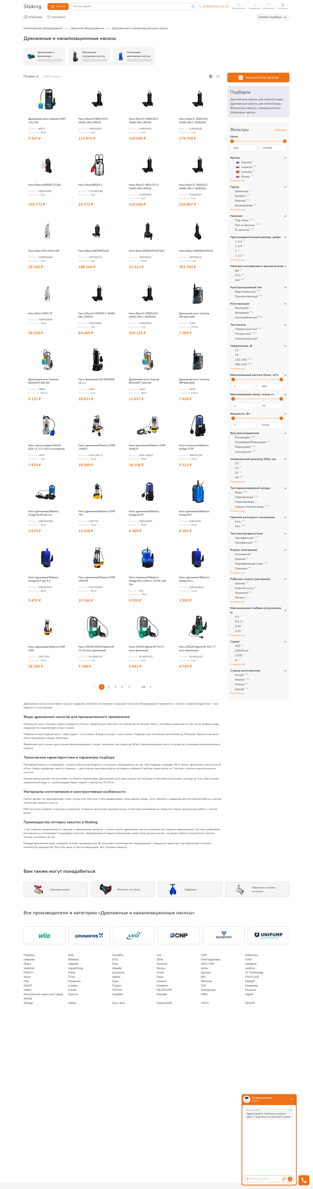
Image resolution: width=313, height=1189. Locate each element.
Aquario (117, 968)
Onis (26, 981)
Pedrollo (29, 955)
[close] (291, 1099)
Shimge (28, 1003)
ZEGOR (250, 1003)
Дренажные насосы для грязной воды (256, 99)
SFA (203, 986)
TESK (71, 977)
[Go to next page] (150, 687)
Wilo (71, 955)
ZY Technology (254, 973)
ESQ (115, 959)
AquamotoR (164, 1003)
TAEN (204, 1003)
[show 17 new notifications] (65, 88)
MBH (204, 994)
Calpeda (73, 964)
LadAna (250, 968)
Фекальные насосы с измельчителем (255, 108)
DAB (248, 959)
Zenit (159, 959)
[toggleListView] (210, 76)
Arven (160, 973)
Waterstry (251, 955)
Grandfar (117, 994)
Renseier (206, 981)
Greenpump (208, 990)
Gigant (249, 994)
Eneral (72, 990)
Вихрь (160, 968)
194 (143, 687)
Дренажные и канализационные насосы (140, 28)
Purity (71, 973)
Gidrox (72, 1003)
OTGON (117, 990)
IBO (203, 977)
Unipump (29, 959)
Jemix (204, 968)
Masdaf (249, 981)
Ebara (27, 964)
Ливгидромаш (210, 959)
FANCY (28, 973)
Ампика (161, 964)
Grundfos (118, 955)
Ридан (116, 986)
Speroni (205, 973)
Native (116, 977)
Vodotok (29, 968)
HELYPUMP (164, 990)
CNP (204, 955)
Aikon (27, 977)
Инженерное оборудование (43, 28)
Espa (115, 981)
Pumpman (74, 981)
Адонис (73, 994)
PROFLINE (252, 977)
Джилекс (118, 973)
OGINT (28, 986)
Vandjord (250, 964)
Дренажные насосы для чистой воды (255, 104)
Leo (158, 955)
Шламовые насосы (242, 112)
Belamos (73, 959)
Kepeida (161, 994)
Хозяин (161, 981)
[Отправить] (290, 1179)
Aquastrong (75, 968)
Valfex (28, 990)
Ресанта (250, 990)
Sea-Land (118, 1003)
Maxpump (251, 986)
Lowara (72, 986)
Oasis (160, 977)
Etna (115, 964)
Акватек (162, 986)
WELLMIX (207, 964)
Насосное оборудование (87, 28)
